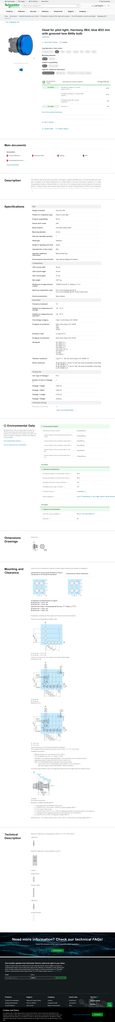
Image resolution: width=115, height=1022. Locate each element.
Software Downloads (11, 1003)
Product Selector (10, 1005)
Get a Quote (30, 1005)
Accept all (97, 1014)
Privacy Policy (57, 971)
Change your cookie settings (81, 1014)
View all (12, 22)
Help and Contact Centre (33, 1000)
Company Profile (52, 1003)
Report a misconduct (54, 1005)
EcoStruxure (72, 1000)
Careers (50, 1000)
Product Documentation (12, 1000)
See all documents (13, 165)
